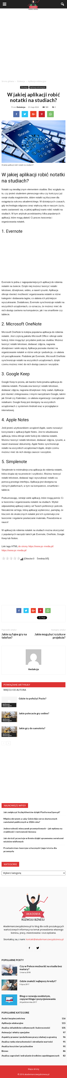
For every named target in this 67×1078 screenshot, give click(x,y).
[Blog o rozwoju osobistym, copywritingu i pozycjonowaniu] (9, 999)
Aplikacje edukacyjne (37, 87)
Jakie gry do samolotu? (32, 728)
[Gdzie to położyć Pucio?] (9, 702)
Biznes (5, 1051)
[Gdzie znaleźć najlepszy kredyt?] (9, 985)
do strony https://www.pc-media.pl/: (36, 546)
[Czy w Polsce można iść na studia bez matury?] (9, 970)
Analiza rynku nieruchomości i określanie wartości (27, 1041)
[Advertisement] (33, 43)
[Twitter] (38, 948)
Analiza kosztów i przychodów (17, 1046)
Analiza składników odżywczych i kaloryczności (26, 1027)
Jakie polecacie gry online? (34, 713)
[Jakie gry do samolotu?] (9, 731)
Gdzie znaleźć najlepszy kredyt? (38, 981)
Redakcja (21, 107)
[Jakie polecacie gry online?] (9, 716)
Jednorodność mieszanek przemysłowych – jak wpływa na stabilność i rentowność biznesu (32, 830)
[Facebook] (29, 948)
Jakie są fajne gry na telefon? (14, 636)
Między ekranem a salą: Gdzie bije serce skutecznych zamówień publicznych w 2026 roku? (30, 820)
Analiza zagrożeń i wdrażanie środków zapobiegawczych (30, 1055)
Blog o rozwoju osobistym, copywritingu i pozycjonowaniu (38, 997)
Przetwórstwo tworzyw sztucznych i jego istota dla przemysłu (30, 850)
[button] (62, 4)
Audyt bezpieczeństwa (13, 1018)
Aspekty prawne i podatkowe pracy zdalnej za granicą (29, 1037)
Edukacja (24, 87)
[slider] (11, 558)
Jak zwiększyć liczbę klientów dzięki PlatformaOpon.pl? (31, 812)
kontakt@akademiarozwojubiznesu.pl (45, 939)
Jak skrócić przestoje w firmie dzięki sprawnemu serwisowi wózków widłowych (33, 840)
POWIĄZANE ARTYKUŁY (16, 684)
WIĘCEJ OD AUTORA (14, 689)
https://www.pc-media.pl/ (14, 550)
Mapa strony (33, 1069)
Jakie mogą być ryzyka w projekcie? (50, 636)
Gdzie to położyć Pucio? (32, 698)
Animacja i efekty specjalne (15, 1032)
